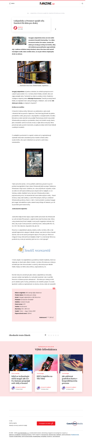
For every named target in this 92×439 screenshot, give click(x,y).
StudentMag (17, 436)
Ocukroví (49, 436)
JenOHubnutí (56, 436)
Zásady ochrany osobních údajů (18, 425)
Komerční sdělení (21, 387)
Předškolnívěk (75, 434)
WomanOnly (44, 434)
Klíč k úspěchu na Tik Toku (44, 377)
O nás (10, 421)
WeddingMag (36, 436)
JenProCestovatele (26, 436)
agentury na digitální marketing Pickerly (20, 434)
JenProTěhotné (66, 434)
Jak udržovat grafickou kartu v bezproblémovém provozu (69, 379)
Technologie (40, 373)
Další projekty (13, 423)
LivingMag (43, 436)
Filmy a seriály (15, 373)
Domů (28, 13)
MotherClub (52, 434)
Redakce (20, 27)
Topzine (11, 436)
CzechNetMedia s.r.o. (23, 433)
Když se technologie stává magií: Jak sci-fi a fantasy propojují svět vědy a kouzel (21, 379)
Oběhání (58, 434)
